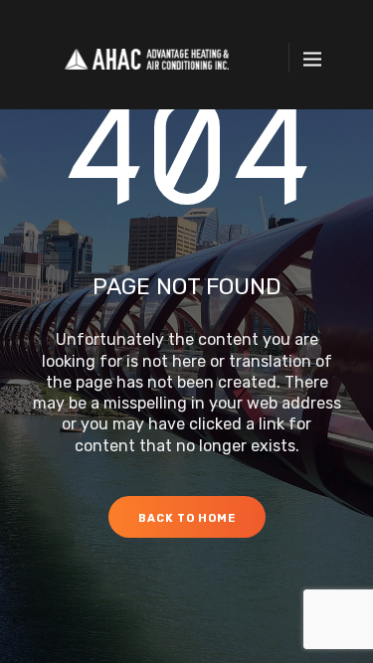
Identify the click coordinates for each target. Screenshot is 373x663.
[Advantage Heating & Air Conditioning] (147, 58)
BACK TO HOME (187, 518)
